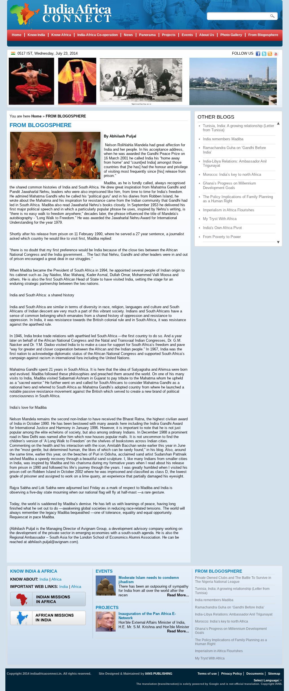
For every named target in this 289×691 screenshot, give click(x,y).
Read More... (177, 595)
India (44, 579)
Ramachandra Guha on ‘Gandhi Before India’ (229, 607)
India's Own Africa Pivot (222, 228)
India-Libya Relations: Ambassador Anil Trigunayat (233, 614)
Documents (255, 673)
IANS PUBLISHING (158, 673)
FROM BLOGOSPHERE (66, 116)
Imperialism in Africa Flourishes (228, 210)
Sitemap (274, 673)
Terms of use (207, 673)
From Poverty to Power (222, 237)
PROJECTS (107, 607)
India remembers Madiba (223, 139)
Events (104, 571)
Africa (56, 579)
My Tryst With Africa (220, 219)
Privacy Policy (231, 673)
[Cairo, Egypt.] (232, 104)
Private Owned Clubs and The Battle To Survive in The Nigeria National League (233, 580)
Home (36, 116)
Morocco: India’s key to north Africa (232, 174)
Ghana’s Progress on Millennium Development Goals (229, 185)
